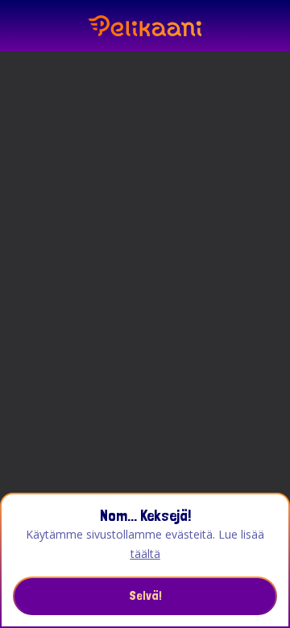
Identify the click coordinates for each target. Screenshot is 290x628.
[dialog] (145, 560)
